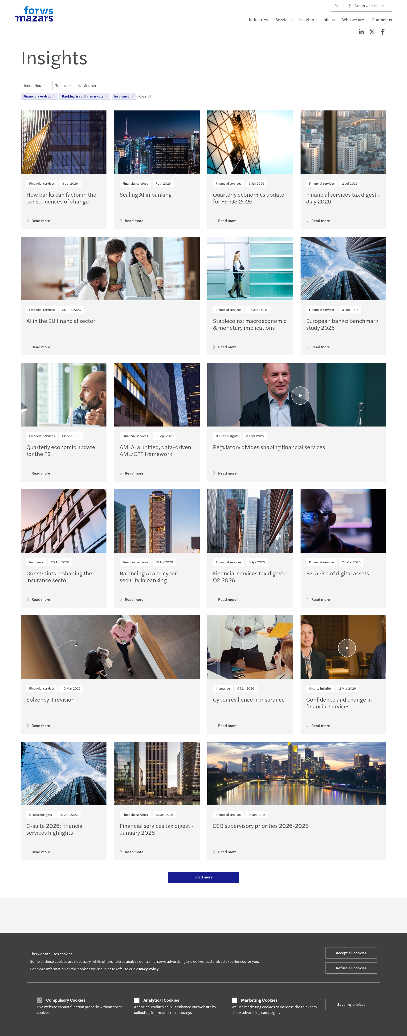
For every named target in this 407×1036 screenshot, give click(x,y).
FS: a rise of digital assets (337, 573)
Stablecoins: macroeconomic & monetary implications (249, 324)
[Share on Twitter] (371, 31)
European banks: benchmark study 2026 (342, 324)
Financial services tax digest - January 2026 (157, 828)
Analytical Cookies (161, 1000)
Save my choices (351, 1004)
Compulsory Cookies (65, 1000)
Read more (41, 220)
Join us (328, 19)
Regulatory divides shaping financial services (269, 447)
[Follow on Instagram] (225, 911)
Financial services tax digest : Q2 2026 (249, 576)
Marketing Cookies (259, 1000)
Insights (306, 19)
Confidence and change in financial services (339, 702)
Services (284, 19)
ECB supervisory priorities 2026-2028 (261, 825)
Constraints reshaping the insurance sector (59, 576)
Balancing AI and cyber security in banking (148, 576)
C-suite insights (227, 436)
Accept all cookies (351, 952)
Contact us (382, 19)
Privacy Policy (147, 968)
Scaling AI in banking (146, 194)
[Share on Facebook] (382, 31)
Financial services (42, 183)
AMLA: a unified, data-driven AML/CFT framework (155, 450)
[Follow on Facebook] (237, 911)
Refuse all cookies (351, 968)
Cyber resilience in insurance (249, 699)
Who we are (353, 19)
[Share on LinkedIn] (361, 31)
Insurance (36, 562)
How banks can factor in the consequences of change (61, 197)
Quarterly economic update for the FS (60, 450)
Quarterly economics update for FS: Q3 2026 (248, 197)
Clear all (145, 96)
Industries (258, 19)
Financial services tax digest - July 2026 (343, 197)
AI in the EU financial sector (60, 321)
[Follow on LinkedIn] (203, 911)
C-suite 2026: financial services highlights (55, 828)
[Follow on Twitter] (214, 911)
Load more (204, 877)
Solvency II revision (50, 699)
